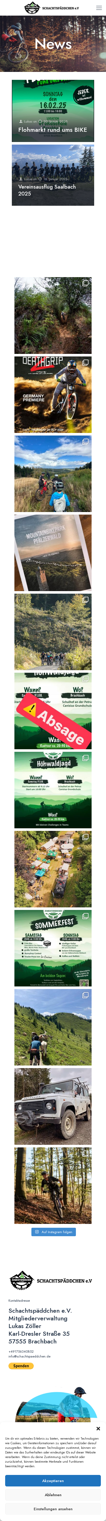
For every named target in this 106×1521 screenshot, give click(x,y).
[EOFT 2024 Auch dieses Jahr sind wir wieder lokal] (52, 315)
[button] (98, 1428)
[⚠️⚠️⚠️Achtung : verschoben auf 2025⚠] (52, 790)
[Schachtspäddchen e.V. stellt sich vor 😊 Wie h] (52, 1185)
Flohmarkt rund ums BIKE (52, 129)
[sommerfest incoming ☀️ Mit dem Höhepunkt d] (52, 948)
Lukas (28, 121)
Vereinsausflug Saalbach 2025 (47, 190)
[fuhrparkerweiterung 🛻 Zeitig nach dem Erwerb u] (52, 1106)
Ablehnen (53, 1495)
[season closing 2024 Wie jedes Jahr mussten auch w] (52, 474)
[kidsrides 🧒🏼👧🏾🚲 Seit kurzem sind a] (52, 632)
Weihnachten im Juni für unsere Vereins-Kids (46, 254)
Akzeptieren (53, 1481)
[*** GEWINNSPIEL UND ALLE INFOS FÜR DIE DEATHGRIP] (52, 394)
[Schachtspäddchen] (53, 7)
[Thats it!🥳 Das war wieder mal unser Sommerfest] (52, 869)
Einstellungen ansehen (53, 1509)
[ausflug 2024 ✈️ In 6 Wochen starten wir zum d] (52, 553)
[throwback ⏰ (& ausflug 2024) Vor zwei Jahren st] (52, 1027)
